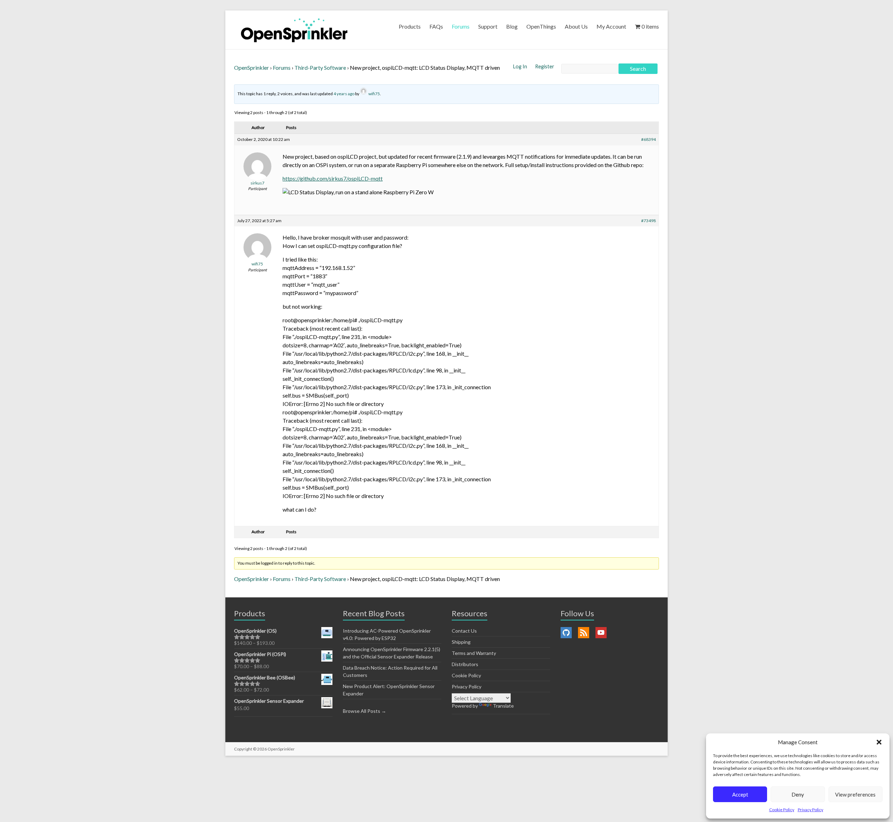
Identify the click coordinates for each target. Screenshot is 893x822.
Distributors (465, 664)
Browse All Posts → (364, 711)
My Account (611, 26)
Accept (740, 794)
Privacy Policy (810, 809)
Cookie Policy (781, 809)
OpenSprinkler (251, 67)
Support (487, 26)
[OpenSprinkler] (294, 30)
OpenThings (541, 26)
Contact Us (464, 631)
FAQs (436, 26)
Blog (512, 26)
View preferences (855, 794)
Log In (520, 66)
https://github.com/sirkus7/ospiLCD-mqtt (333, 178)
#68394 (648, 139)
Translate (503, 706)
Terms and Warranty (474, 653)
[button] (879, 742)
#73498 (648, 220)
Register (544, 66)
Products (410, 26)
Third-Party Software (320, 67)
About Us (576, 26)
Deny (797, 794)
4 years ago (343, 93)
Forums (461, 26)
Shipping (461, 642)
